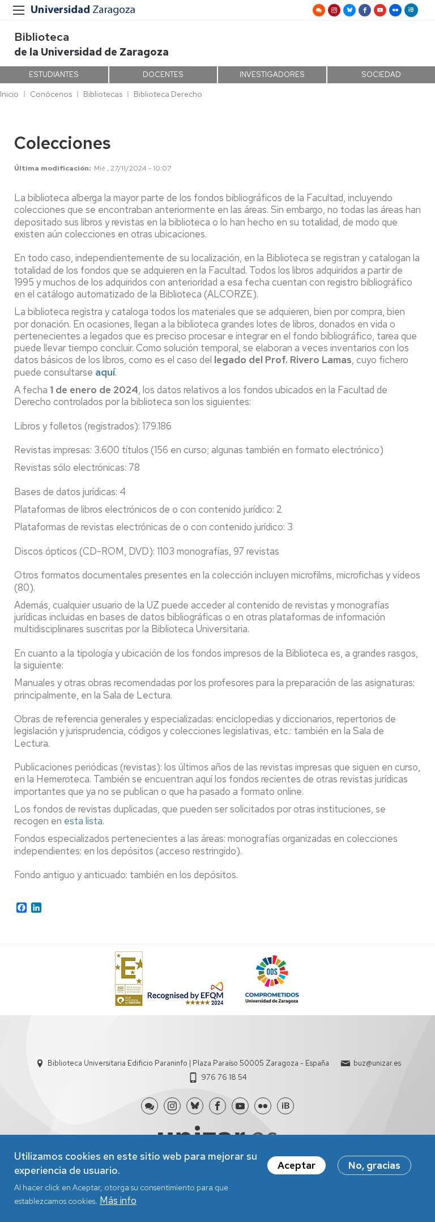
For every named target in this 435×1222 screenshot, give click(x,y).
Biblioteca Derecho (168, 94)
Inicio (9, 94)
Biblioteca (41, 36)
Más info (118, 1200)
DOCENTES (163, 74)
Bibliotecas (102, 94)
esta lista (83, 821)
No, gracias (374, 1165)
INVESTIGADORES (272, 74)
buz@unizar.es (377, 1063)
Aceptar (296, 1165)
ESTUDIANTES (54, 74)
